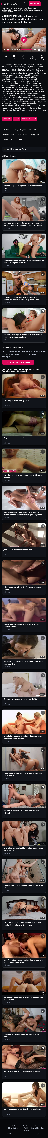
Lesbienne (7, 119)
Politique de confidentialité (34, 1128)
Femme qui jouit (29, 119)
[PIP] (39, 50)
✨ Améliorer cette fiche (15, 149)
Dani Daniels (8, 140)
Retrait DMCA (24, 1131)
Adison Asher (21, 140)
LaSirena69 (7, 129)
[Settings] (35, 50)
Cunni (16, 119)
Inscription (34, 4)
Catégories (14, 1125)
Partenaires (33, 1125)
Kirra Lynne (34, 129)
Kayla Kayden (18, 8)
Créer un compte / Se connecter (18, 362)
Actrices (24, 1125)
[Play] (5, 50)
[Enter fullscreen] (43, 50)
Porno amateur (7, 8)
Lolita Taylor (22, 135)
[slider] (9, 49)
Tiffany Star (34, 135)
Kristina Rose (8, 135)
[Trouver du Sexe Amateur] (25, 3)
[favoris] (43, 162)
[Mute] (18, 50)
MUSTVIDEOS (9, 3)
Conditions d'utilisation (12, 1128)
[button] (44, 3)
